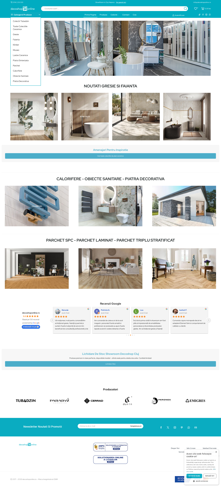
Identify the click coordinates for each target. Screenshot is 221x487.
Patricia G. (105, 310)
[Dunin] (127, 400)
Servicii (181, 452)
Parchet (16, 65)
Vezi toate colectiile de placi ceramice (110, 156)
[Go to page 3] (132, 335)
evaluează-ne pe (29, 326)
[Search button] (185, 8)
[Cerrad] (93, 400)
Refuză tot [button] (209, 476)
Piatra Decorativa (21, 81)
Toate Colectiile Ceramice (20, 28)
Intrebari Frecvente (210, 448)
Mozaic (16, 50)
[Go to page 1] (128, 335)
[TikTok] (199, 15)
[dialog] (201, 467)
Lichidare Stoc (110, 364)
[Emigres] (195, 400)
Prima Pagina (90, 15)
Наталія (65, 310)
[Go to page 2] (130, 335)
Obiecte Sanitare (20, 76)
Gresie (16, 34)
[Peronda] (161, 400)
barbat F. (183, 310)
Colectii (114, 15)
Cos (134, 15)
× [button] (216, 452)
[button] (201, 481)
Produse (103, 15)
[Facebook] (203, 15)
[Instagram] (206, 15)
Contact (125, 15)
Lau (141, 310)
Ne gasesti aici (121, 2)
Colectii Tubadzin (21, 21)
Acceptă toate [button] (194, 476)
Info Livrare (191, 448)
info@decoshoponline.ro (202, 2)
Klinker (16, 44)
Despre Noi (175, 448)
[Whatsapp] (210, 15)
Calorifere (17, 70)
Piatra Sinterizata (21, 60)
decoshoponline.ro (31, 313)
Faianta (16, 39)
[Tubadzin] (25, 400)
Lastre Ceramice (20, 55)
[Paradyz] (59, 400)
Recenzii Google (110, 303)
